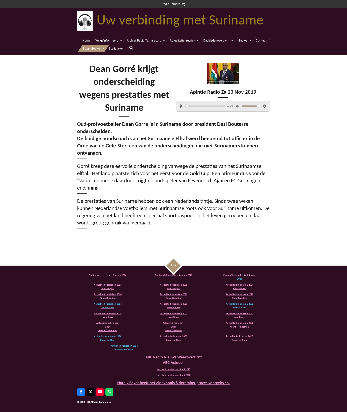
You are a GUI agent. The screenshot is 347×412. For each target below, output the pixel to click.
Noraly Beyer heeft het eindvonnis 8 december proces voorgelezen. (173, 383)
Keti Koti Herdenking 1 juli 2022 (173, 375)
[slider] (205, 106)
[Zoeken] (131, 48)
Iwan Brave (239, 317)
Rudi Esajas (107, 288)
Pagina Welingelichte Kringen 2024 (107, 275)
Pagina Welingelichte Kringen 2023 (173, 275)
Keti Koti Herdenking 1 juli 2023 (173, 369)
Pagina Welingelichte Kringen (239, 275)
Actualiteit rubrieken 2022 (239, 304)
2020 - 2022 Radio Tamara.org (95, 402)
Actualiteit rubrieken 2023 (107, 285)
